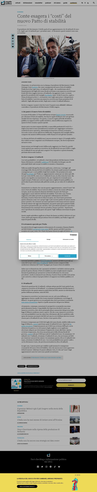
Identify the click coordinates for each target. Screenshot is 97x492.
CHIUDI (78, 475)
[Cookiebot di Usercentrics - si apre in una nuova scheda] (71, 235)
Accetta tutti (67, 256)
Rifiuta (29, 256)
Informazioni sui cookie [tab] (68, 239)
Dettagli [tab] (48, 239)
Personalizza (48, 256)
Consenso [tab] (28, 239)
